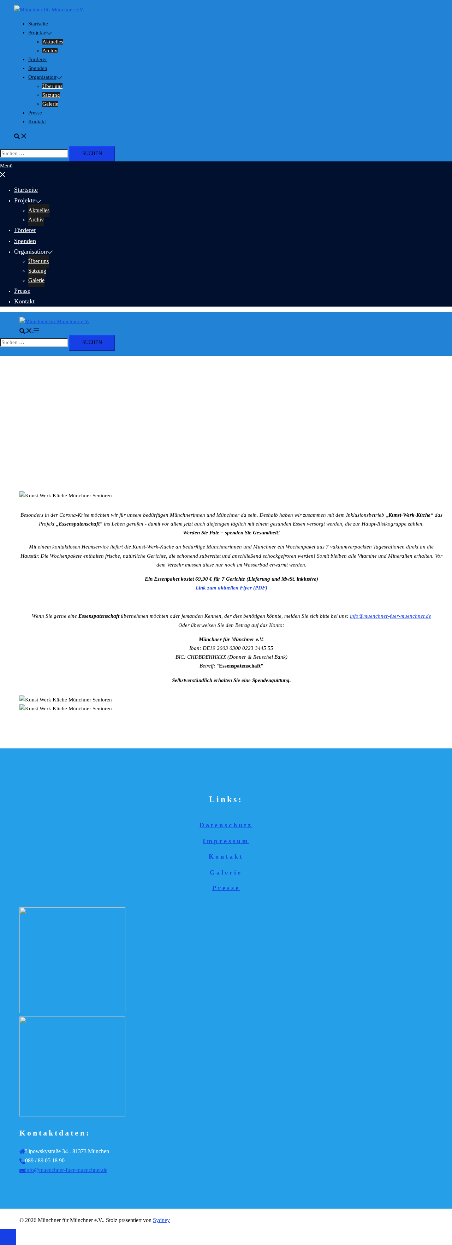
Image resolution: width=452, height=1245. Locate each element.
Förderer (37, 59)
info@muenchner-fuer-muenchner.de (66, 1170)
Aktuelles (52, 42)
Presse (35, 112)
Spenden (37, 68)
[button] (20, 135)
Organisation (42, 77)
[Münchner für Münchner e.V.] (49, 9)
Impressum (226, 840)
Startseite (38, 23)
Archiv (50, 50)
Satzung (51, 95)
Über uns (52, 86)
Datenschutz (226, 825)
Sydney (161, 1220)
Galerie (50, 104)
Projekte (37, 32)
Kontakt (37, 121)
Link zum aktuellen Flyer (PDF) (231, 588)
